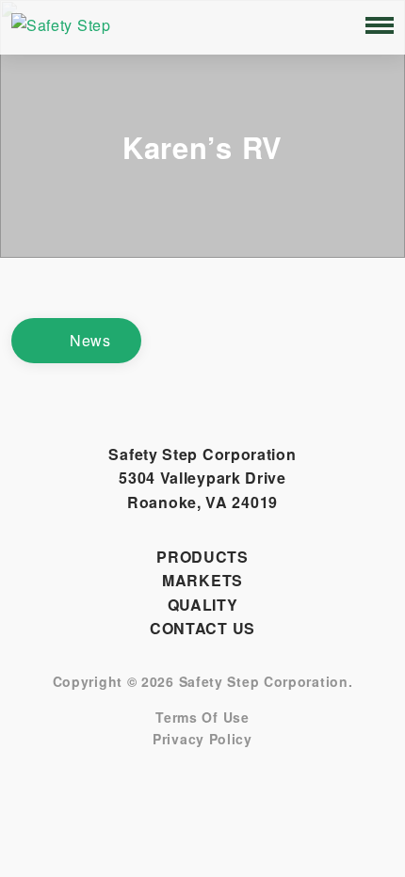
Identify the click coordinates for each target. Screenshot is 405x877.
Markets (202, 580)
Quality (203, 604)
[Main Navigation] (379, 25)
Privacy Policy (202, 739)
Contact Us (202, 628)
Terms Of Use (202, 718)
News (90, 340)
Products (202, 556)
